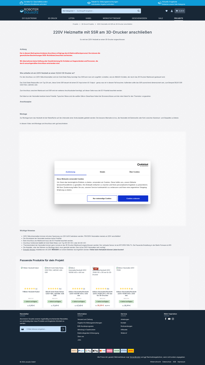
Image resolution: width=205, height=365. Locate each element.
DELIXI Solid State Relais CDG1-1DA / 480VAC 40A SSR (55, 293)
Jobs (79, 340)
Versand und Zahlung (85, 319)
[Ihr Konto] (171, 11)
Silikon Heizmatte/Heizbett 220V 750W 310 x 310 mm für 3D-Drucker (102, 293)
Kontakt (123, 323)
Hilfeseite (124, 330)
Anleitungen (125, 319)
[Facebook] (165, 319)
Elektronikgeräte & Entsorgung (88, 333)
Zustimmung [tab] (70, 172)
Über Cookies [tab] (134, 172)
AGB (174, 362)
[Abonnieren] (63, 329)
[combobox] (106, 10)
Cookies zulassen (133, 198)
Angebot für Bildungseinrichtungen (90, 323)
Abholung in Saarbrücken (86, 330)
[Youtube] (169, 319)
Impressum (181, 362)
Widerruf (124, 333)
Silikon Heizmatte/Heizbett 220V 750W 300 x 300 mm (126, 293)
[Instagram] (173, 319)
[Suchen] (138, 10)
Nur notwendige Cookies (102, 198)
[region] (144, 49)
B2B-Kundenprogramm (86, 326)
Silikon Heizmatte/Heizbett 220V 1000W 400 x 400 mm (79, 293)
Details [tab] (102, 172)
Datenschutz (167, 362)
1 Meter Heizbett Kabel (31, 292)
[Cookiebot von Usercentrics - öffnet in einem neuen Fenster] (139, 165)
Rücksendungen (126, 326)
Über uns (81, 336)
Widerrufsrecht (155, 362)
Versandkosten (135, 357)
